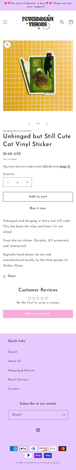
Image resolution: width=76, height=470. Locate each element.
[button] (5, 22)
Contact (13, 388)
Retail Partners (18, 379)
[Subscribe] (63, 415)
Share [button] (12, 276)
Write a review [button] (38, 314)
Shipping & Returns (21, 370)
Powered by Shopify (51, 463)
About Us (14, 361)
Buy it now (38, 208)
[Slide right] (47, 123)
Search (12, 352)
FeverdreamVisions (33, 463)
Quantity (8, 174)
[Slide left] (29, 123)
